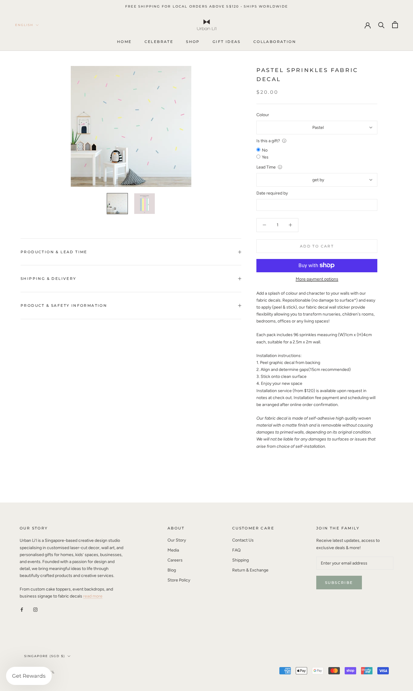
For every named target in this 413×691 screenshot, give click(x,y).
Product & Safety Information (64, 305)
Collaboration (274, 42)
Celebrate (159, 42)
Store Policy (178, 580)
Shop (193, 42)
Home (124, 42)
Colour (262, 114)
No (265, 150)
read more (92, 596)
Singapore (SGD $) (44, 656)
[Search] (381, 24)
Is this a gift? (268, 140)
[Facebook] (22, 609)
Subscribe (339, 582)
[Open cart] (395, 24)
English (24, 25)
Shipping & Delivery (48, 278)
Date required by (272, 193)
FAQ (236, 550)
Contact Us (243, 540)
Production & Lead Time (54, 252)
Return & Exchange (250, 570)
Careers (175, 560)
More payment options (317, 278)
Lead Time (266, 167)
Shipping (240, 560)
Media (173, 550)
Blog (171, 570)
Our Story (176, 540)
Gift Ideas (227, 42)
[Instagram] (35, 609)
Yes (265, 157)
